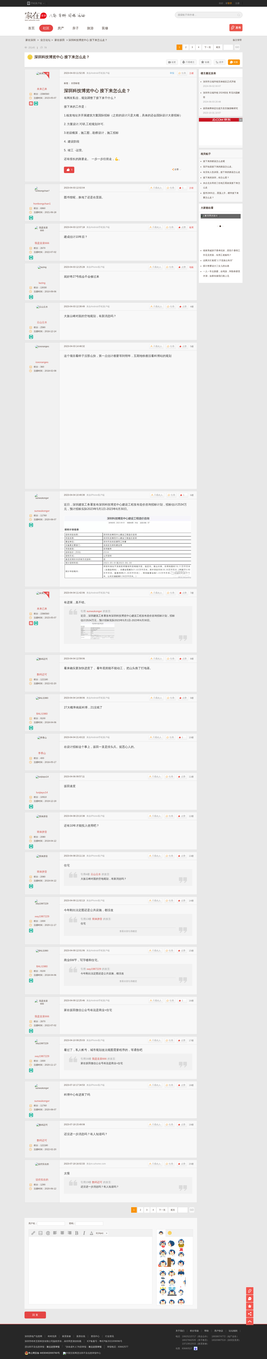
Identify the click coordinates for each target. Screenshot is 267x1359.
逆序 (221, 62)
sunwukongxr (42, 510)
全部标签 (75, 83)
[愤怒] (162, 1262)
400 (42, 758)
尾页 (218, 47)
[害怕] (172, 1262)
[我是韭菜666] (42, 230)
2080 (42, 837)
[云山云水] (42, 307)
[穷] (172, 1300)
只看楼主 (190, 62)
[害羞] (181, 1262)
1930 (42, 921)
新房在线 (80, 1336)
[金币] (172, 1271)
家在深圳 (30, 40)
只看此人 (157, 188)
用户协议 (218, 1331)
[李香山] (42, 737)
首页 (31, 28)
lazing (42, 282)
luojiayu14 (42, 792)
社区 (46, 28)
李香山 (42, 753)
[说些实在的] (42, 1164)
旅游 (90, 28)
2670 (42, 248)
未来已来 (42, 88)
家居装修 (66, 1336)
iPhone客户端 (97, 267)
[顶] (181, 1252)
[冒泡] (172, 1291)
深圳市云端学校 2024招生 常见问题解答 (221, 95)
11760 (43, 515)
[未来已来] (42, 73)
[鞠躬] (181, 1271)
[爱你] (162, 1243)
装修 (105, 28)
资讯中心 (95, 1336)
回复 (236, 62)
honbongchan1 (42, 203)
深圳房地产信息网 (33, 1336)
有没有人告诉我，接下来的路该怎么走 (221, 172)
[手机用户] (36, 103)
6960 (42, 208)
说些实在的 (42, 1179)
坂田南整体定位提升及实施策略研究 (220, 108)
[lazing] (42, 267)
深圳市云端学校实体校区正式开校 (219, 81)
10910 (43, 797)
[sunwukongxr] (42, 498)
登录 (230, 3)
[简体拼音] (42, 816)
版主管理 (237, 40)
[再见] (172, 1243)
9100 (42, 718)
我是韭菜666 (42, 243)
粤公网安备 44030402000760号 (44, 1353)
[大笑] (172, 1252)
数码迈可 (42, 674)
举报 (172, 73)
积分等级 (194, 1331)
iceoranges (42, 362)
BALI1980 (42, 713)
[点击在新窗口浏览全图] (127, 517)
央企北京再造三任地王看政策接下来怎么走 (221, 185)
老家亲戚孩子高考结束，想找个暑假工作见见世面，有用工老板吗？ (221, 252)
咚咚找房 (52, 1336)
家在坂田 (59, 40)
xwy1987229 (42, 916)
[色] (181, 1300)
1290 (42, 1184)
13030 (43, 287)
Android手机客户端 (100, 73)
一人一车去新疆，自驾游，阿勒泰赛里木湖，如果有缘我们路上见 (221, 273)
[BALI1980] (42, 698)
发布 (238, 27)
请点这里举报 (53, 1347)
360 (42, 367)
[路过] (181, 1281)
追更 (173, 62)
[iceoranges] (42, 346)
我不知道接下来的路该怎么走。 (218, 166)
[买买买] (162, 1291)
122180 (44, 679)
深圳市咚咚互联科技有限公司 (39, 1341)
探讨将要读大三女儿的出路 (216, 266)
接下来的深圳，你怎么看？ (216, 177)
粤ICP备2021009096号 (110, 1341)
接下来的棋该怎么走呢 (214, 161)
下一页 (207, 47)
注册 (237, 3)
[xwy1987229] (42, 903)
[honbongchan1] (42, 191)
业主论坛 (45, 40)
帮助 (206, 1331)
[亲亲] (181, 1291)
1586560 (44, 94)
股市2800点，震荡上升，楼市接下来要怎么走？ (221, 195)
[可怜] (162, 1281)
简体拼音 (42, 831)
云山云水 (42, 322)
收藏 (207, 62)
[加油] (162, 1271)
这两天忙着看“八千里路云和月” (218, 260)
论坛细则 (233, 1331)
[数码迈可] (42, 659)
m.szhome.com (98, 1163)
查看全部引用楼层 (128, 931)
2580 (42, 327)
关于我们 (180, 1331)
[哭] (172, 1281)
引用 (183, 73)
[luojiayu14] (42, 776)
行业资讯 (109, 1336)
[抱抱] (181, 1243)
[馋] (162, 1252)
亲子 (75, 28)
